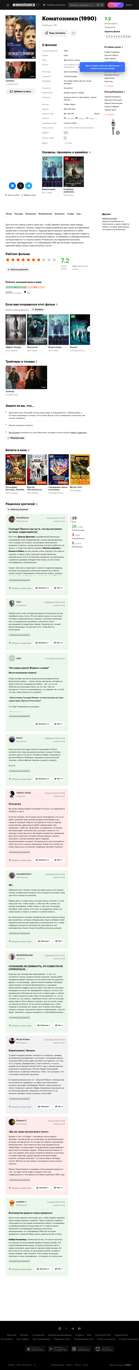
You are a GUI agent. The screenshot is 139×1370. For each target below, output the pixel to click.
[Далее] (90, 329)
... (73, 83)
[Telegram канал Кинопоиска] (72, 1328)
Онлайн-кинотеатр (56, 5)
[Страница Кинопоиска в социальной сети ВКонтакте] (59, 1328)
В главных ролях (113, 47)
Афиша (78, 1364)
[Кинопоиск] (24, 5)
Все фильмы (7, 1338)
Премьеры (30, 214)
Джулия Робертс (111, 55)
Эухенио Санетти (71, 97)
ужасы (77, 59)
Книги (85, 1364)
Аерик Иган (109, 77)
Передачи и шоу (62, 1338)
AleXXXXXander (24, 955)
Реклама (24, 1334)
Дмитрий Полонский (113, 99)
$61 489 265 (69, 113)
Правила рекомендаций (60, 1334)
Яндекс (128, 1365)
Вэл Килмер (14, 432)
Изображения (45, 214)
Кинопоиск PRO (103, 1334)
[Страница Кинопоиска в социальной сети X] (66, 1328)
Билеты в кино (16, 450)
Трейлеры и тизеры (20, 361)
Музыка (69, 1364)
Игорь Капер (23, 1039)
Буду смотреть (57, 33)
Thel (18, 602)
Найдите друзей (109, 218)
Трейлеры (59, 214)
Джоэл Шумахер (71, 71)
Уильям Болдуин (111, 61)
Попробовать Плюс (116, 5)
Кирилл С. (21, 1120)
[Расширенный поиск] (98, 5)
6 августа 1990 (70, 122)
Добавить (39, 309)
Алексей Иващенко (113, 96)
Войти (129, 5)
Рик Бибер (68, 80)
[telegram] (28, 185)
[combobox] (81, 5)
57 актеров (109, 85)
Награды (18, 214)
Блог (89, 1334)
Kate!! (19, 738)
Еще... (79, 214)
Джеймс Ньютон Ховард (74, 92)
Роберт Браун (69, 104)
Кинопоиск (26, 1364)
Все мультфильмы (41, 1338)
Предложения (121, 1334)
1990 (66, 50)
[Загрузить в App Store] (35, 1349)
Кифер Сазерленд (112, 51)
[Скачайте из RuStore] (104, 1349)
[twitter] (20, 185)
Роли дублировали (114, 92)
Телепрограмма (57, 1364)
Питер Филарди (70, 76)
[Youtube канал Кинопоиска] (79, 1328)
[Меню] (8, 5)
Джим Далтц (84, 97)
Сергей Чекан (110, 109)
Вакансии (11, 1334)
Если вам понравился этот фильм (30, 304)
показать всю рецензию (19, 580)
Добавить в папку (22, 91)
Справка (79, 1334)
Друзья (106, 214)
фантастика (69, 59)
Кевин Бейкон (110, 58)
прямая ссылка (59, 521)
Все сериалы (23, 1338)
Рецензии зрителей (20, 504)
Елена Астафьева (112, 106)
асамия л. (21, 1201)
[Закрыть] (121, 65)
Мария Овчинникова (113, 103)
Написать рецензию (19, 269)
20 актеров (109, 114)
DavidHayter (22, 517)
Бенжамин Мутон (112, 74)
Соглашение (38, 1334)
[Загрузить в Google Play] (58, 1349)
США (66, 55)
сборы (96, 113)
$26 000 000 (69, 108)
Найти (102, 5)
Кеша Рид (109, 81)
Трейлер (10, 81)
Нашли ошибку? (14, 194)
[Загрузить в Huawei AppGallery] (81, 1349)
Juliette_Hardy (23, 792)
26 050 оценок (111, 23)
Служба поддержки (128, 1338)
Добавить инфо (30, 194)
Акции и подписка (106, 1338)
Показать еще (17, 438)
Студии (70, 214)
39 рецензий (110, 27)
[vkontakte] (12, 185)
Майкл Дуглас (79, 80)
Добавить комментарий (21, 588)
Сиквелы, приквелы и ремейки (65, 152)
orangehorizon (23, 874)
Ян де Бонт (68, 87)
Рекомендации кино (84, 1338)
